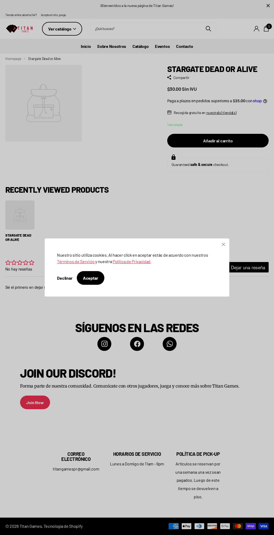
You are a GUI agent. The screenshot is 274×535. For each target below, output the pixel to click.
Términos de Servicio (76, 261)
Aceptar (90, 277)
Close (223, 244)
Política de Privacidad (131, 261)
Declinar (65, 277)
